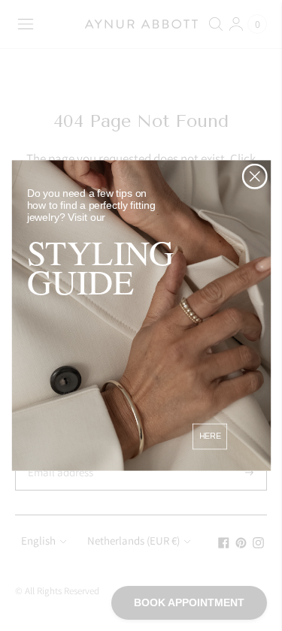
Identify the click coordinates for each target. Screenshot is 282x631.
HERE (209, 436)
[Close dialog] (254, 176)
